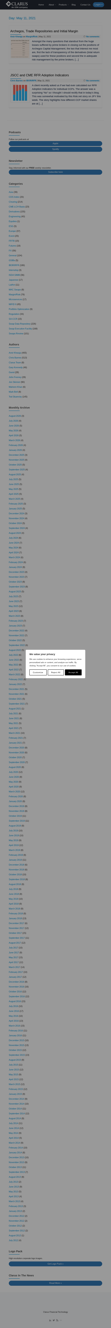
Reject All (55, 672)
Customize (38, 672)
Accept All (73, 672)
